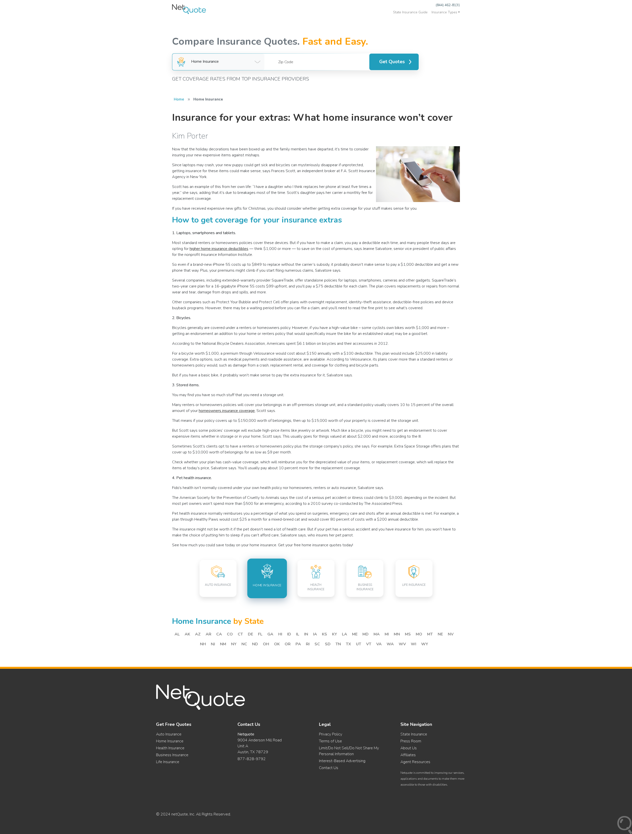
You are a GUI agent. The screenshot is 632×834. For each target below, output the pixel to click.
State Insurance (413, 734)
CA (219, 634)
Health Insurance (170, 748)
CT (240, 634)
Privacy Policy (330, 734)
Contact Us (328, 768)
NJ (213, 644)
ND (255, 644)
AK (187, 634)
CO (230, 634)
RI (308, 644)
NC (244, 644)
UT (358, 644)
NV (451, 634)
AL (177, 634)
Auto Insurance (168, 734)
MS (408, 634)
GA (270, 634)
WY (424, 644)
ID (289, 634)
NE (440, 634)
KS (324, 634)
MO (419, 634)
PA (298, 644)
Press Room (410, 741)
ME (354, 634)
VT (368, 644)
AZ (198, 634)
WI (413, 644)
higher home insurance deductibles (219, 248)
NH (203, 644)
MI (387, 634)
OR (288, 644)
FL (260, 634)
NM (223, 644)
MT (430, 634)
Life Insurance (167, 762)
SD (328, 644)
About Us (408, 748)
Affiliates (408, 755)
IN (306, 634)
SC (317, 644)
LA (344, 634)
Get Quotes (392, 62)
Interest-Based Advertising (342, 761)
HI (280, 634)
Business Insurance (172, 755)
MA (377, 634)
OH (266, 644)
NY (234, 644)
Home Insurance (169, 741)
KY (334, 634)
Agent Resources (415, 762)
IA (315, 634)
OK (277, 644)
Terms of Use (330, 741)
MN (397, 634)
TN (338, 644)
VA (379, 644)
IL (297, 634)
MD (365, 634)
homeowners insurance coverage (227, 410)
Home (179, 99)
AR (208, 634)
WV (402, 644)
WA (390, 644)
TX (348, 644)
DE (250, 634)
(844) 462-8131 (448, 5)
